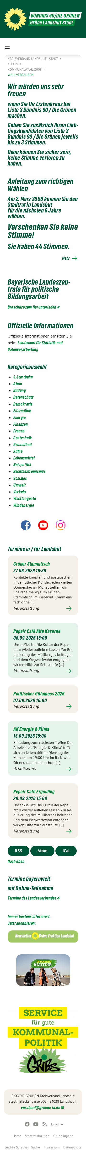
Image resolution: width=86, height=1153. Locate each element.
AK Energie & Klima (31, 729)
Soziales (20, 478)
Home (17, 1136)
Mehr (66, 258)
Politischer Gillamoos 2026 (38, 694)
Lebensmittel (24, 457)
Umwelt (19, 485)
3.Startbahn (23, 376)
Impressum (51, 1147)
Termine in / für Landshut (34, 549)
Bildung (19, 390)
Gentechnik (22, 437)
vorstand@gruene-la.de (40, 1107)
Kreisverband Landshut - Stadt (33, 59)
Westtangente (24, 498)
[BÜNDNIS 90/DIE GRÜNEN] (15, 19)
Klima (18, 451)
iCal (66, 850)
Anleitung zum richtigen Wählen (41, 185)
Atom (17, 383)
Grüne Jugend (63, 1136)
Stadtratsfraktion (37, 1136)
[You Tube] (36, 1124)
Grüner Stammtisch (31, 564)
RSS (18, 850)
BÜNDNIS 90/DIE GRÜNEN (55, 16)
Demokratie (22, 404)
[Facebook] (27, 1124)
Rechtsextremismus (29, 471)
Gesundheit (22, 444)
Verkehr (20, 491)
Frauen (19, 430)
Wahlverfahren (20, 75)
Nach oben (16, 861)
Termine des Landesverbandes (32, 898)
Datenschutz (72, 1147)
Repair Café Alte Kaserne (36, 631)
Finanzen (20, 424)
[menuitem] (17, 1136)
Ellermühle (22, 410)
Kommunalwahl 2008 (25, 69)
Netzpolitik (22, 464)
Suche (35, 1147)
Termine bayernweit (29, 879)
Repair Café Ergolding (34, 792)
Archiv (13, 64)
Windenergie (23, 505)
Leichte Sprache (16, 1147)
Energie (19, 417)
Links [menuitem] (55, 1124)
